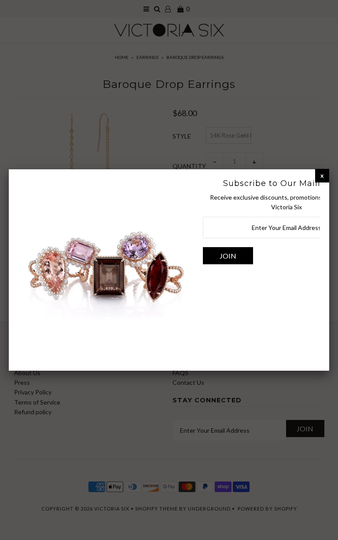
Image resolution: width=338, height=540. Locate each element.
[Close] (322, 175)
